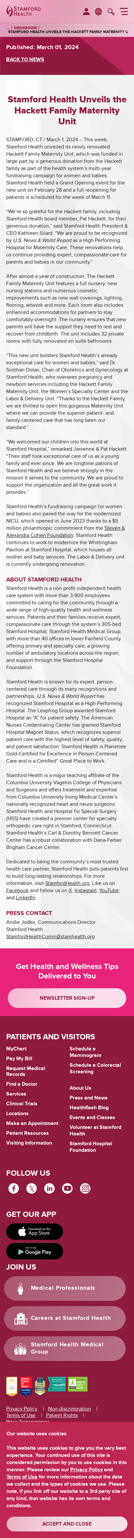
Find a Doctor (21, 1084)
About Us (80, 1088)
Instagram (85, 890)
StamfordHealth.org (67, 883)
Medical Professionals (63, 1288)
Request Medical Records (25, 1071)
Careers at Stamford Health (71, 1318)
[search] (111, 12)
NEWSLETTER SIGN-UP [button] (67, 998)
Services (16, 1094)
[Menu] (124, 12)
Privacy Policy (21, 1409)
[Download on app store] (34, 1231)
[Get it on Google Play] (34, 1251)
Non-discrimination (69, 1409)
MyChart (16, 1049)
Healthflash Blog (89, 1107)
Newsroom (25, 28)
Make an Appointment (32, 1123)
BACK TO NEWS (25, 59)
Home (8, 28)
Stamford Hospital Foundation (91, 1146)
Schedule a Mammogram (85, 1052)
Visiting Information (29, 1143)
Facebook (17, 890)
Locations (17, 1113)
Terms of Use (20, 1415)
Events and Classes (92, 1117)
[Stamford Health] (24, 11)
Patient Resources (27, 1133)
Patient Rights (62, 1415)
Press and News (89, 1098)
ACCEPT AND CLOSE (67, 1524)
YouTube (109, 890)
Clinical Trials (21, 1103)
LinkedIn (25, 897)
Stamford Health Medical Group (67, 1348)
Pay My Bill (19, 1058)
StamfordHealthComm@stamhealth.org (50, 936)
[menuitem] (86, 12)
